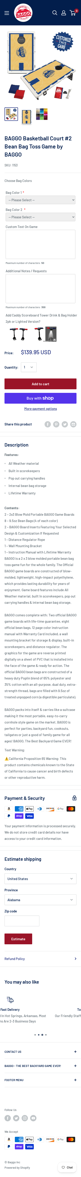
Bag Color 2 (14, 210)
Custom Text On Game (22, 227)
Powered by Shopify (17, 1167)
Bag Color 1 (14, 192)
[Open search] (54, 12)
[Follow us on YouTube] (33, 1118)
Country (10, 869)
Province (11, 890)
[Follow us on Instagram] (25, 1118)
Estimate (18, 939)
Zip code (10, 911)
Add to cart (40, 384)
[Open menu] (6, 13)
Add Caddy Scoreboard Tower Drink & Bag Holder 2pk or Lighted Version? (41, 318)
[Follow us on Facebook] (7, 1118)
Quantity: (11, 367)
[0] (73, 12)
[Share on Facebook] (48, 424)
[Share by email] (73, 424)
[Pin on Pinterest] (56, 424)
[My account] (63, 12)
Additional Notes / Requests (26, 271)
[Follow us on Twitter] (16, 1118)
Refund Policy (14, 959)
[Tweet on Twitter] (65, 424)
